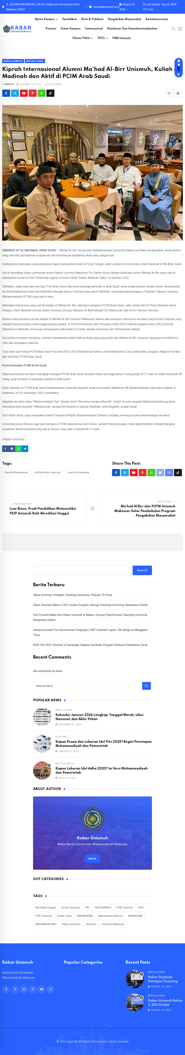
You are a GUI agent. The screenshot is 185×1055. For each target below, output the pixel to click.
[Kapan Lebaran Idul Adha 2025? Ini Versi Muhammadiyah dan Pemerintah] (42, 771)
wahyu (10, 84)
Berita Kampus (45, 19)
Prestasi (51, 28)
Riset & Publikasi (92, 19)
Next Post (164, 501)
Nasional (61, 736)
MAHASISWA (85, 915)
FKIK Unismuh (125, 907)
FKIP (141, 907)
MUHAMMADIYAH (45, 924)
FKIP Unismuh (43, 915)
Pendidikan (69, 19)
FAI (87, 907)
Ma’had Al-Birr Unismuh (47, 472)
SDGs (101, 38)
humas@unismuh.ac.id (106, 6)
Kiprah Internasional (16, 472)
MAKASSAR (135, 915)
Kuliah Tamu (64, 915)
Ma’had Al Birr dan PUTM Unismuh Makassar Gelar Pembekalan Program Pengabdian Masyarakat (144, 511)
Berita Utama (64, 710)
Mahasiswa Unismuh (110, 915)
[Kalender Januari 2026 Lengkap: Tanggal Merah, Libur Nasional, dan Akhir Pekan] (42, 717)
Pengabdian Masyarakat (124, 19)
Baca (92, 858)
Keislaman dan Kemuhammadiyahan (132, 28)
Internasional (94, 28)
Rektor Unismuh (71, 924)
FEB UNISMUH (102, 907)
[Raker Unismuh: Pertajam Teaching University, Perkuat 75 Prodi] (135, 979)
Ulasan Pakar (81, 38)
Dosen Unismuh (70, 907)
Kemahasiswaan (157, 19)
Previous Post (23, 504)
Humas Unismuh (118, 1041)
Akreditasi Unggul (45, 907)
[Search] (173, 29)
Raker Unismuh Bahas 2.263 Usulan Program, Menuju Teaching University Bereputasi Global (90, 605)
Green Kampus (71, 28)
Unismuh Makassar (78, 472)
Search (142, 570)
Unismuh (91, 924)
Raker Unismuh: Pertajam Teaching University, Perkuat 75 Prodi (72, 595)
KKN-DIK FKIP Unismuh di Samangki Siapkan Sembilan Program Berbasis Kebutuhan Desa (90, 645)
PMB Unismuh (121, 38)
